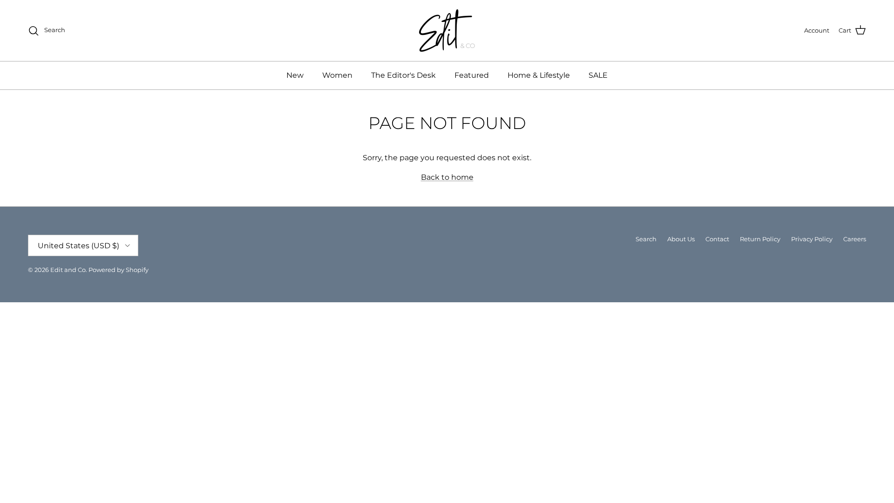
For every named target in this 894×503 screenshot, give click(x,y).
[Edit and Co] (447, 30)
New (295, 75)
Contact (717, 239)
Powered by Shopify (118, 269)
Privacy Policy (812, 239)
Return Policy (760, 239)
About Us (681, 239)
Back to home (447, 177)
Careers (854, 239)
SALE (598, 75)
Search (646, 239)
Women (337, 75)
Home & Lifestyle (539, 75)
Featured (471, 75)
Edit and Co (68, 269)
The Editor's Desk (403, 75)
